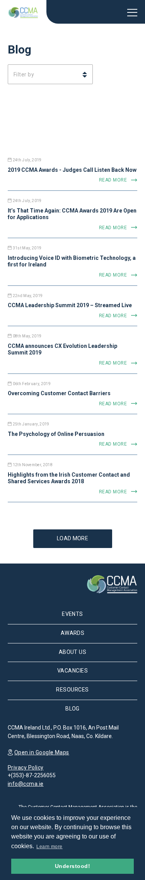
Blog (72, 708)
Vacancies (72, 670)
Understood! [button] (72, 866)
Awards (73, 633)
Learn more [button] (49, 846)
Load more (72, 538)
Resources (72, 689)
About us (73, 652)
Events (72, 614)
